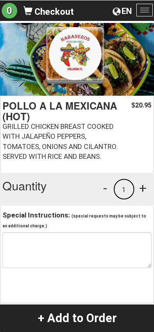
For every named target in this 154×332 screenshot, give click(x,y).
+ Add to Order (77, 318)
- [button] (105, 188)
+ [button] (143, 188)
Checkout (53, 12)
